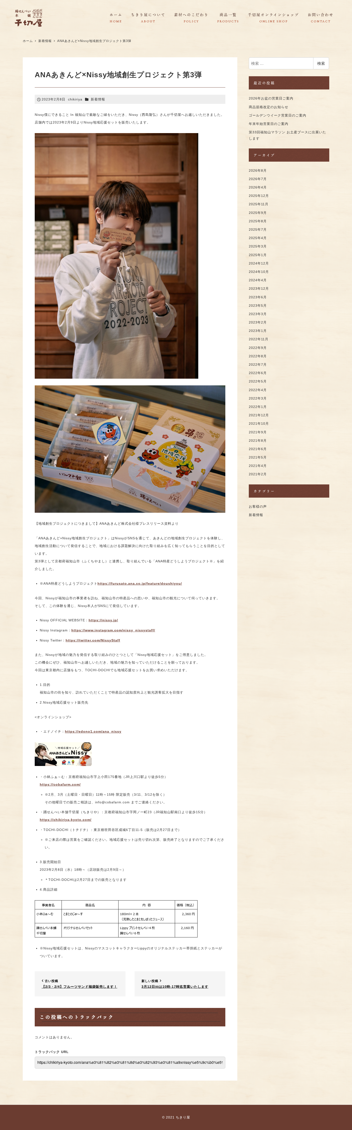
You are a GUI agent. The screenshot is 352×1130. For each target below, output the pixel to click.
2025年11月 (258, 204)
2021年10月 (259, 424)
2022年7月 (258, 365)
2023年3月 (258, 314)
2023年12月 (259, 289)
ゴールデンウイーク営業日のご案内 (277, 115)
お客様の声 (258, 507)
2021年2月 (258, 474)
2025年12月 (259, 196)
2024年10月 (259, 272)
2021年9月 (258, 432)
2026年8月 (258, 170)
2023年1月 (258, 331)
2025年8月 (258, 221)
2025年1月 (258, 255)
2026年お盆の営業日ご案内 (271, 98)
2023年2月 (258, 322)
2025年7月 (258, 230)
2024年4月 (258, 280)
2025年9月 (258, 213)
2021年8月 (258, 440)
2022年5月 (258, 381)
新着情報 (98, 99)
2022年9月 (258, 348)
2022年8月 (258, 356)
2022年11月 (258, 339)
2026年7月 (258, 179)
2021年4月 (258, 466)
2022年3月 (258, 398)
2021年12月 (259, 415)
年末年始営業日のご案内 (268, 124)
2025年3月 (258, 246)
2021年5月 (258, 457)
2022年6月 (258, 373)
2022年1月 (258, 407)
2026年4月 (258, 187)
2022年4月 (258, 390)
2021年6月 (258, 449)
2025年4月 (258, 238)
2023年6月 (258, 297)
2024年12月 (259, 263)
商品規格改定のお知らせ (268, 107)
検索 (321, 63)
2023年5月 (258, 305)
